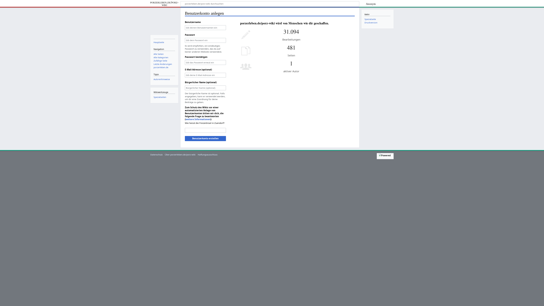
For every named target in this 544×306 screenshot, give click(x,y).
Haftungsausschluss (207, 154)
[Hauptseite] (164, 21)
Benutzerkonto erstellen (205, 138)
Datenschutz (156, 154)
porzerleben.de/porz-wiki (164, 3)
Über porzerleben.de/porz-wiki (180, 154)
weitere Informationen (198, 119)
